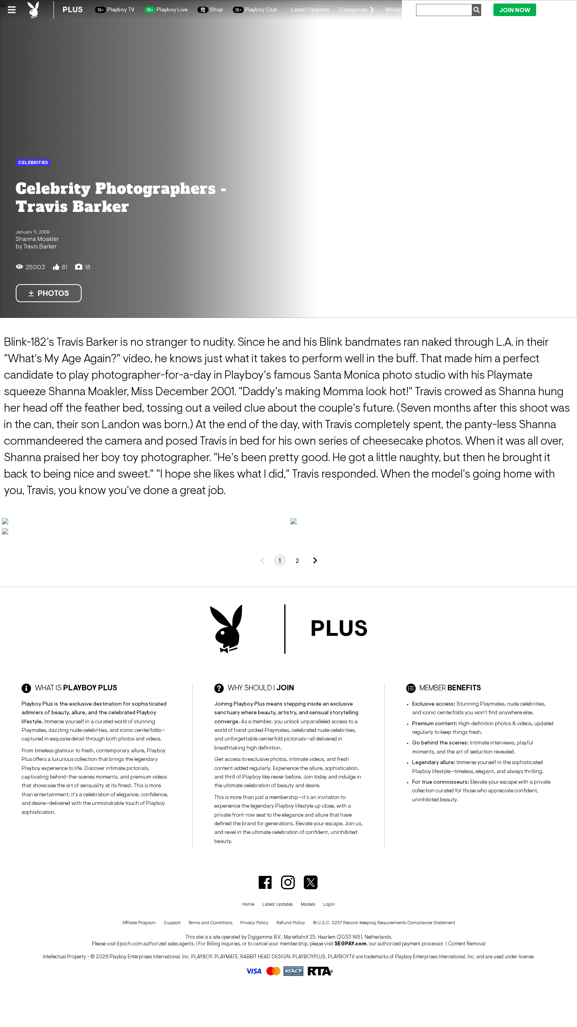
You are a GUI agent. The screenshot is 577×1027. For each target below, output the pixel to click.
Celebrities (33, 162)
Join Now (514, 10)
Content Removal (467, 943)
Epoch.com (129, 943)
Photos (53, 293)
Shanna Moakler (37, 238)
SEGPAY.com (350, 943)
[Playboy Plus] (54, 9)
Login (554, 9)
